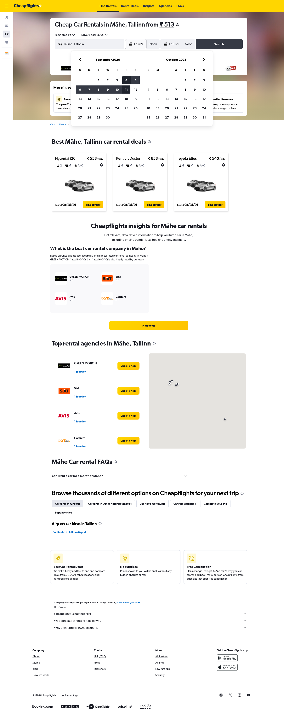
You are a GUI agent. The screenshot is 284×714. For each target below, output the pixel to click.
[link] (148, 325)
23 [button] (108, 108)
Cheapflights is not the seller (72, 614)
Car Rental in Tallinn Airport (69, 532)
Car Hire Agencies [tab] (184, 503)
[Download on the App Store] (227, 667)
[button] (6, 6)
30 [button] (108, 117)
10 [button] (117, 89)
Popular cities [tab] (63, 512)
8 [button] (98, 89)
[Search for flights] (7, 18)
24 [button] (117, 108)
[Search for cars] (7, 34)
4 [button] (126, 80)
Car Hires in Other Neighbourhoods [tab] (110, 503)
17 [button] (117, 99)
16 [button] (108, 99)
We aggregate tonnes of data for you (77, 621)
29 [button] (98, 117)
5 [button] (136, 80)
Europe (62, 124)
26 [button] (136, 108)
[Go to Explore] (7, 42)
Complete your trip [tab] (215, 503)
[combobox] (65, 35)
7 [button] (89, 89)
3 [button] (117, 80)
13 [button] (80, 99)
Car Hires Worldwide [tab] (152, 503)
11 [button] (126, 89)
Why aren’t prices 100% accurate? (76, 628)
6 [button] (80, 89)
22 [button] (98, 108)
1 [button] (98, 80)
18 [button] (126, 99)
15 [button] (98, 99)
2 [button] (108, 80)
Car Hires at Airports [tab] (67, 503)
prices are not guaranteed (128, 602)
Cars (52, 124)
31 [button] (204, 117)
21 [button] (89, 108)
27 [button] (80, 117)
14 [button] (89, 99)
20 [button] (80, 108)
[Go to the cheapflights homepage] (28, 6)
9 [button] (108, 89)
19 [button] (135, 99)
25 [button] (126, 108)
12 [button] (135, 89)
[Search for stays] (7, 26)
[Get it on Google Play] (227, 657)
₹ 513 (167, 24)
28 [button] (89, 117)
